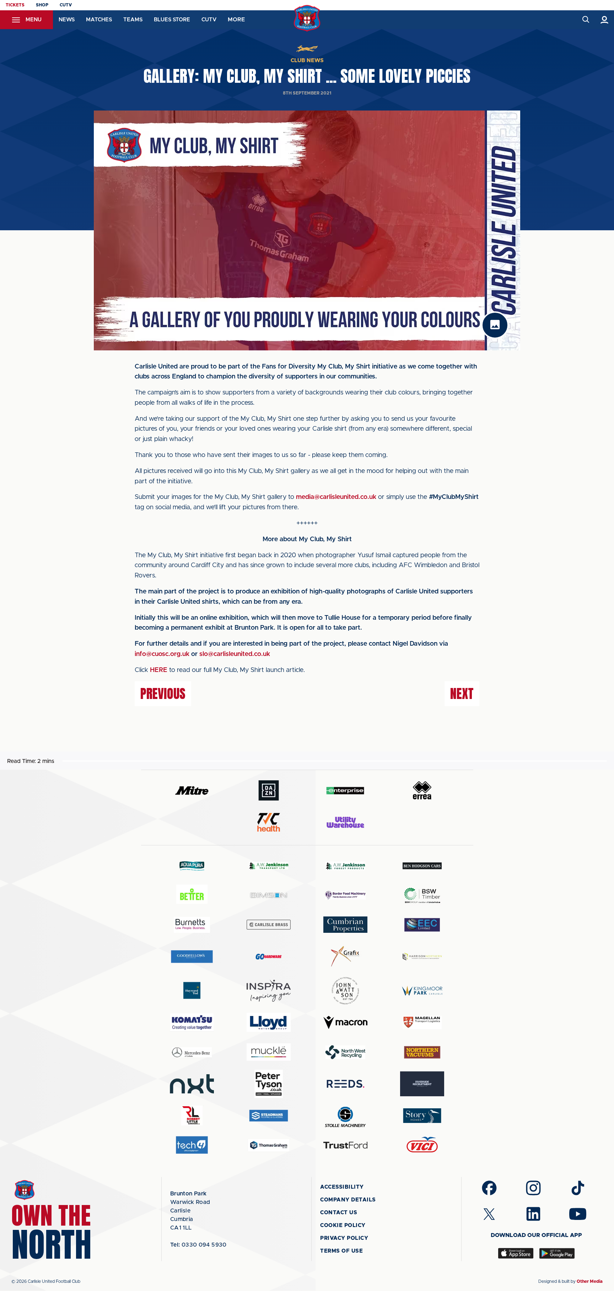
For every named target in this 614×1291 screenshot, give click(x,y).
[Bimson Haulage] (269, 895)
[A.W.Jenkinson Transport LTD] (269, 866)
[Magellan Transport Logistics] (422, 1022)
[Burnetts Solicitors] (192, 925)
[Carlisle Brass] (269, 925)
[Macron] (345, 1022)
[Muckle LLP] (269, 1052)
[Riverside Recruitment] (422, 1083)
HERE (158, 670)
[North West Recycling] (345, 1052)
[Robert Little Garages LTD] (192, 1116)
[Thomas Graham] (269, 1145)
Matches (99, 19)
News (67, 19)
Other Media (590, 1281)
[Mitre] (192, 790)
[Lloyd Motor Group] (269, 1022)
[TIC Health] (269, 822)
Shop (42, 5)
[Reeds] (345, 1084)
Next (462, 693)
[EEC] (422, 925)
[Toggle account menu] (604, 19)
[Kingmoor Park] (422, 990)
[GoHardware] (269, 956)
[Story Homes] (422, 1116)
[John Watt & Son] (345, 991)
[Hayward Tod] (192, 990)
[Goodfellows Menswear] (192, 956)
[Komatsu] (192, 1022)
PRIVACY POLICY (344, 1238)
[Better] (192, 895)
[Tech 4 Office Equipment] (192, 1145)
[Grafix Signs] (345, 956)
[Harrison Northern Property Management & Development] (422, 956)
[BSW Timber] (422, 895)
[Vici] (422, 1145)
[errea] (422, 790)
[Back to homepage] (307, 18)
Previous (162, 693)
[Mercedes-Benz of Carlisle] (192, 1052)
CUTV (66, 5)
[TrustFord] (345, 1145)
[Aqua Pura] (192, 866)
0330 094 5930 (198, 1245)
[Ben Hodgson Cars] (422, 866)
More (236, 19)
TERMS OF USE (341, 1251)
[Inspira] (269, 991)
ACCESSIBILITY (342, 1187)
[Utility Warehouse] (345, 822)
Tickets (15, 5)
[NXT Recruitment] (192, 1083)
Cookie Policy (343, 1225)
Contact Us (338, 1212)
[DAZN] (269, 790)
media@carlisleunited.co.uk (336, 497)
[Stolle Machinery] (345, 1116)
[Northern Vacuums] (422, 1052)
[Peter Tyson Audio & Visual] (269, 1084)
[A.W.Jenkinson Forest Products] (345, 866)
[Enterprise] (345, 790)
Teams (132, 19)
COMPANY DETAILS (348, 1200)
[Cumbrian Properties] (345, 924)
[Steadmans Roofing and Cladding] (269, 1116)
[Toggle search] (585, 19)
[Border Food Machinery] (345, 895)
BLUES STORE (172, 19)
